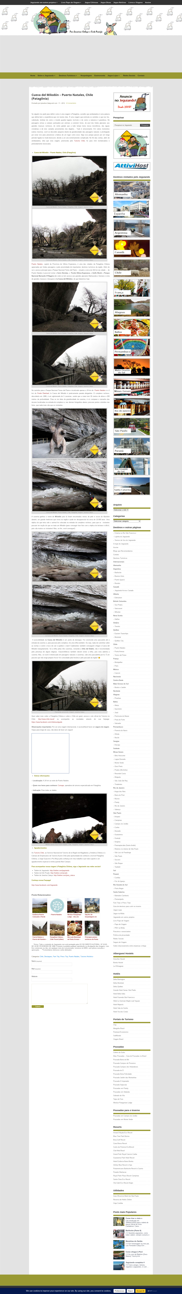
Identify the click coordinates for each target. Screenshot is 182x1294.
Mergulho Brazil (118, 1028)
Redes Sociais (129, 75)
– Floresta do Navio (120, 730)
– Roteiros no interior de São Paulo (125, 849)
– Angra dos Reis (119, 791)
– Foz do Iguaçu (119, 881)
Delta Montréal (118, 983)
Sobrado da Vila (119, 1095)
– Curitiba (116, 878)
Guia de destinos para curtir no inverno (127, 906)
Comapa (61, 785)
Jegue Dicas (106, 2)
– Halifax (116, 619)
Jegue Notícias (119, 2)
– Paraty (116, 802)
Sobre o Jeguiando (46, 75)
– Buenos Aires (118, 576)
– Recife (116, 738)
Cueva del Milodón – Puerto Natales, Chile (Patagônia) (62, 97)
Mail (36, 969)
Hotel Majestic (118, 1004)
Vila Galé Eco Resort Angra (123, 1183)
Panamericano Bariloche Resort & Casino (128, 1168)
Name (37, 961)
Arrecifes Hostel (119, 959)
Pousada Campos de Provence (124, 1063)
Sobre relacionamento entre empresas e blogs (129, 946)
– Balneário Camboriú (121, 896)
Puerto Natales (37, 264)
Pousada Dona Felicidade (122, 1074)
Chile (41, 956)
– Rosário (116, 583)
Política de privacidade (121, 935)
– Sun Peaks (118, 605)
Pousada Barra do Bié (121, 1060)
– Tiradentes (117, 784)
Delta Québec (118, 987)
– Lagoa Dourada (119, 759)
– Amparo (116, 817)
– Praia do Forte (119, 720)
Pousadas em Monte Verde (123, 1119)
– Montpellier (117, 662)
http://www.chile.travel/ (46, 719)
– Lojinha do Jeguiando (121, 537)
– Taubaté (116, 867)
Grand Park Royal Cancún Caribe (125, 1154)
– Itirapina (116, 842)
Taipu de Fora (118, 1099)
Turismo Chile (79, 141)
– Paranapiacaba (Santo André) (124, 845)
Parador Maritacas (119, 1172)
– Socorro (116, 860)
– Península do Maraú (121, 716)
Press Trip (64, 956)
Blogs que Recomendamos (123, 551)
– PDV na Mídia (119, 928)
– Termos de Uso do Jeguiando (124, 540)
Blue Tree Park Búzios (121, 1136)
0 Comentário (71, 103)
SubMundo (117, 1036)
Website (34, 976)
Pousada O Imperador (121, 1081)
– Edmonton (117, 598)
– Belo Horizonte (119, 756)
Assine (148, 2)
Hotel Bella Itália (119, 994)
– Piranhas (117, 698)
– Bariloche (117, 572)
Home (32, 75)
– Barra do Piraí (119, 795)
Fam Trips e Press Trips (122, 903)
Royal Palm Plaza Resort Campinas (126, 1176)
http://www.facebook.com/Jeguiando (44, 885)
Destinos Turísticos (68, 75)
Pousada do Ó (118, 1070)
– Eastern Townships (120, 633)
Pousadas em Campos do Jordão (125, 1116)
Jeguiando (44, 20)
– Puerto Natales (119, 648)
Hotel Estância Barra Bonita (123, 1161)
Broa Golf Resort (119, 1140)
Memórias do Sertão (134, 1241)
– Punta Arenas (118, 651)
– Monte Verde (118, 763)
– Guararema (118, 835)
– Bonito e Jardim (119, 687)
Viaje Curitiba (118, 1203)
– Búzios (116, 799)
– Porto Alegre (118, 888)
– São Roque (118, 863)
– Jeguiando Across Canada (123, 590)
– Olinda (116, 734)
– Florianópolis (118, 899)
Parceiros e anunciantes (122, 931)
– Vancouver (117, 608)
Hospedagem (86, 75)
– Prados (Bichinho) (120, 770)
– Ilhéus (116, 705)
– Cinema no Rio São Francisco (124, 533)
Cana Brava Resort (120, 1143)
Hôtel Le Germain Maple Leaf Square (126, 1001)
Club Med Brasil (119, 1151)
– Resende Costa (119, 773)
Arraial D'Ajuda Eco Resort (122, 1133)
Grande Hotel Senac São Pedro (124, 990)
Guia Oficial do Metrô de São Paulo (126, 1196)
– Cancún (116, 673)
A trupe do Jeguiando (120, 544)
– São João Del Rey (120, 781)
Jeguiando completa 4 (135, 1262)
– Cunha (116, 827)
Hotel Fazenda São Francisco (124, 997)
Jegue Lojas (113, 75)
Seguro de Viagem (120, 942)
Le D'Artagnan (118, 966)
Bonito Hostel (118, 963)
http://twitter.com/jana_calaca (64, 875)
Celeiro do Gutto (119, 1052)
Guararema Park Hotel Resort (123, 1158)
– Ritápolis (117, 777)
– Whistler (116, 612)
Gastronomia (99, 75)
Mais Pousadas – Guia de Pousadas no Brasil (129, 1056)
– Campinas (117, 820)
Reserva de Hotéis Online (122, 1200)
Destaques (48, 956)
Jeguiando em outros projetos (43, 2)
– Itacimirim (117, 709)
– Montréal (117, 637)
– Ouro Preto (117, 766)
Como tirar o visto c (134, 1218)
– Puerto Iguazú (119, 580)
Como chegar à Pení (134, 1252)
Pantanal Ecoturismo (120, 1032)
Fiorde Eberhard (43, 393)
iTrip (114, 1025)
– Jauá (115, 712)
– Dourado (117, 831)
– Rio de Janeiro (119, 806)
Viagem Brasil (118, 1039)
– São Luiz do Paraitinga (122, 852)
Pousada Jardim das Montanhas (124, 1077)
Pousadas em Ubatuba (121, 1092)
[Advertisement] (91, 54)
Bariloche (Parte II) (133, 1230)
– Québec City (118, 641)
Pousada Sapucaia (120, 1085)
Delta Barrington (119, 979)
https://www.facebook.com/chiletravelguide (47, 722)
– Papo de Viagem (120, 924)
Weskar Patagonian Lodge (122, 1103)
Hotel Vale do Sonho (120, 1008)
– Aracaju (116, 745)
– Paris (115, 666)
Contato (141, 75)
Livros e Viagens (136, 2)
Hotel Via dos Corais (120, 1012)
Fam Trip (56, 956)
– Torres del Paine (119, 655)
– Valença (116, 809)
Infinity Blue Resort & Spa (122, 1165)
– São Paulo (117, 856)
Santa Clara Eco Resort (121, 1179)
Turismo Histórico (86, 956)
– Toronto (116, 626)
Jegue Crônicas (91, 2)
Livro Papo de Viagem (71, 2)
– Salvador (117, 723)
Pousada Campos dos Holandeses (125, 1067)
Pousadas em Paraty (120, 1088)
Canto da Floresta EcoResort (123, 1147)
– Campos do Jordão (120, 824)
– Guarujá (116, 838)
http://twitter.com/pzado (59, 873)
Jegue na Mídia (118, 913)
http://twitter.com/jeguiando (59, 870)
